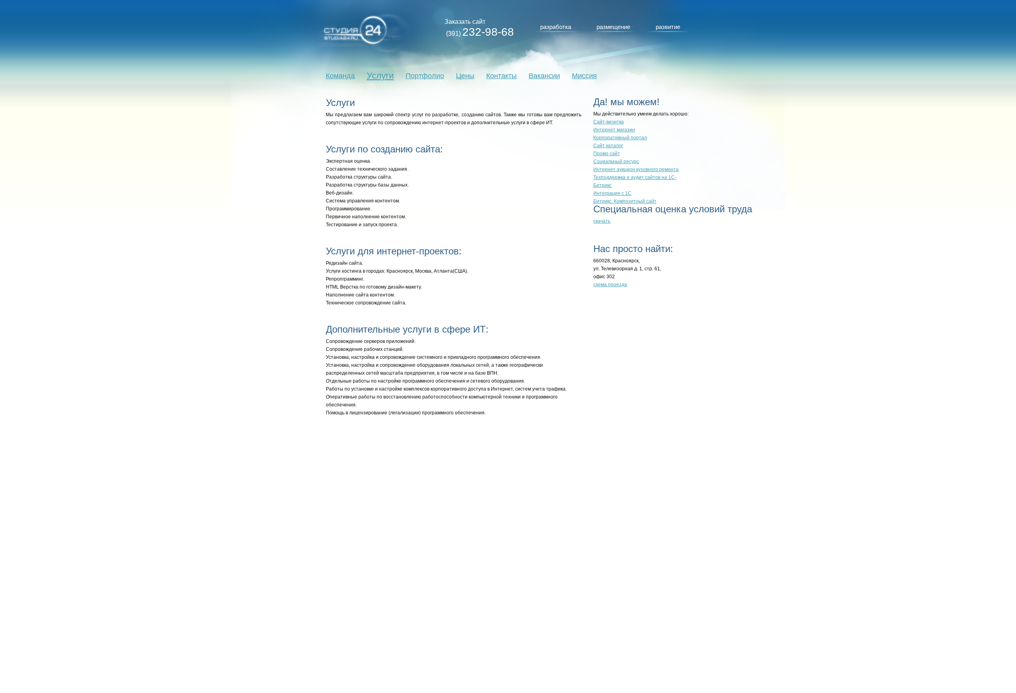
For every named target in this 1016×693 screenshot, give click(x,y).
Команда (340, 76)
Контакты (501, 76)
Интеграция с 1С (612, 193)
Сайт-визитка (608, 122)
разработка (555, 26)
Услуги (380, 76)
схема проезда (610, 284)
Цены (465, 76)
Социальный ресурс (616, 161)
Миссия (584, 76)
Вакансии (544, 76)
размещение (613, 26)
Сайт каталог (608, 145)
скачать (601, 221)
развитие (668, 26)
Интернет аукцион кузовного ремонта (636, 169)
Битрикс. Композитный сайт (624, 201)
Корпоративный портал (620, 138)
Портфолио (425, 76)
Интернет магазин (614, 130)
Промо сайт (606, 153)
